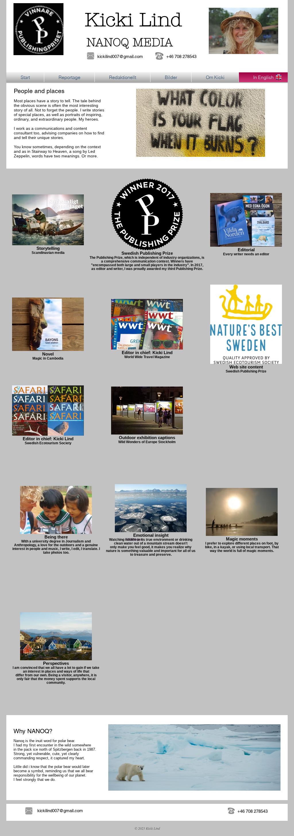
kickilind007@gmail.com (120, 56)
